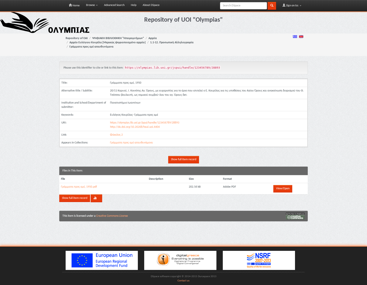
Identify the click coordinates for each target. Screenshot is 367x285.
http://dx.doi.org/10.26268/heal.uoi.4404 (135, 127)
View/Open (282, 188)
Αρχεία (152, 38)
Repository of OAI (77, 38)
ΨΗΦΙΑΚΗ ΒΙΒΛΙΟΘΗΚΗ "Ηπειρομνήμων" (118, 38)
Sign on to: (292, 5)
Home (76, 5)
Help (133, 5)
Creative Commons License (112, 216)
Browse (91, 5)
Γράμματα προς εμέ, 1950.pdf (79, 186)
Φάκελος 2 (116, 134)
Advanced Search (114, 5)
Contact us (183, 280)
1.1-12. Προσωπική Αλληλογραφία (171, 42)
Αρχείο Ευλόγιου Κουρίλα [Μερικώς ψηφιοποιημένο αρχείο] (107, 42)
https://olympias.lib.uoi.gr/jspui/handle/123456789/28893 (144, 122)
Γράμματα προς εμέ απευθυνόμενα (91, 46)
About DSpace (151, 5)
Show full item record (183, 159)
